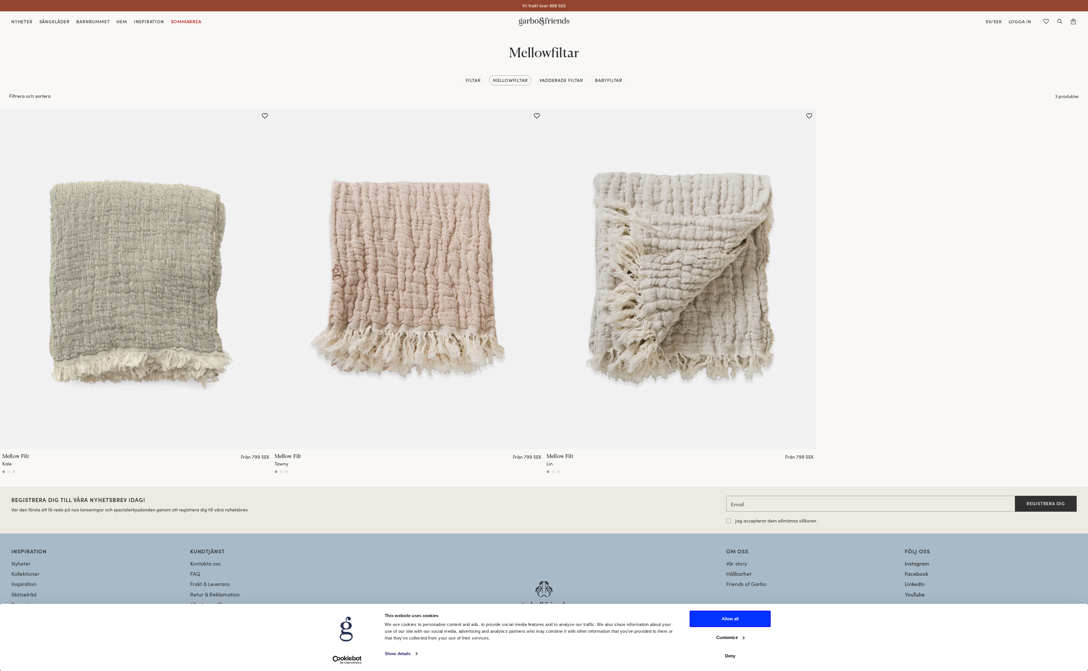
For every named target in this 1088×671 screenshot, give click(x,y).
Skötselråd (23, 594)
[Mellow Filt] (136, 279)
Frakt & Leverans (210, 583)
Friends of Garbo (746, 583)
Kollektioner (25, 573)
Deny (730, 655)
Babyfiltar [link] (608, 80)
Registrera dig (1046, 503)
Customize (727, 637)
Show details (398, 653)
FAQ (195, 573)
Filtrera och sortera (30, 96)
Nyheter (21, 563)
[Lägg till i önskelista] (265, 116)
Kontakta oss (205, 563)
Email (737, 504)
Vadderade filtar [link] (561, 80)
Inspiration (24, 583)
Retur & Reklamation (215, 594)
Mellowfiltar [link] (510, 80)
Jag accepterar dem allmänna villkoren (775, 521)
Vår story (736, 563)
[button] (1059, 21)
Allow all (730, 618)
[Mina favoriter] (1046, 21)
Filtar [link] (473, 80)
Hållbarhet (738, 573)
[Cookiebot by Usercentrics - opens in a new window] (347, 660)
